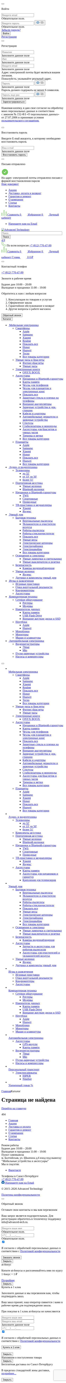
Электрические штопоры (38, 542)
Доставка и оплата (19, 1126)
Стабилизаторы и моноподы (40, 426)
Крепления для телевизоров (39, 880)
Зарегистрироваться (13, 102)
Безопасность (23, 565)
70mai (26, 647)
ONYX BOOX (31, 372)
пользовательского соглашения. (20, 120)
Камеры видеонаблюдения (38, 568)
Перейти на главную (13, 1108)
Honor (26, 347)
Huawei (27, 350)
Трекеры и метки (33, 435)
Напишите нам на (19, 1182)
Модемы (28, 606)
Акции (12, 190)
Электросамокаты (26, 1072)
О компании (15, 199)
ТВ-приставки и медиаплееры (33, 505)
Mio (25, 650)
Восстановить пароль (14, 154)
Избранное (35, 214)
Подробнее (8, 1280)
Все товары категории (36, 356)
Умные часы (30, 366)
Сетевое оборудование (29, 599)
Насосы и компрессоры (29, 656)
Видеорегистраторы (27, 643)
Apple (26, 331)
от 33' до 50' (30, 476)
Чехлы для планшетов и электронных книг (37, 390)
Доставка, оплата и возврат (24, 193)
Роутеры (28, 602)
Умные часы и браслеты (29, 359)
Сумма (22, 257)
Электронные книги (27, 369)
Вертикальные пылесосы (38, 520)
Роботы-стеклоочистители (38, 533)
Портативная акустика (29, 482)
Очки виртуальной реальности (33, 587)
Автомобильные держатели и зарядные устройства (40, 418)
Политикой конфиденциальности (40, 1251)
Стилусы (28, 422)
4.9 (3, 240)
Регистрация (9, 36)
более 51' (28, 479)
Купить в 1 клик (11, 1347)
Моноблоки (22, 631)
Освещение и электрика (29, 555)
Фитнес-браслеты (33, 362)
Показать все (30, 344)
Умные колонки (32, 486)
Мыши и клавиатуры (28, 637)
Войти (6, 33)
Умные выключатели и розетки (41, 561)
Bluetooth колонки (33, 489)
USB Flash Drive (32, 615)
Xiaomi (27, 337)
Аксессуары (22, 375)
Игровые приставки (27, 583)
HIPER (27, 1075)
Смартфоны (22, 328)
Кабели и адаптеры (34, 413)
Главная (13, 1120)
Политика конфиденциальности (20, 1194)
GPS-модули (30, 1044)
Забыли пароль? (11, 29)
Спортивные (30, 498)
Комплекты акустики (28, 832)
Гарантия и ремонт (19, 196)
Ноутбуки (21, 621)
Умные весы (30, 539)
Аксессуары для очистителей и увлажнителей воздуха (41, 954)
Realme (27, 340)
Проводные (29, 501)
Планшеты (21, 441)
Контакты (14, 205)
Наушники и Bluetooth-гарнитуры (43, 378)
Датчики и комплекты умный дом (35, 577)
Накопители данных (27, 609)
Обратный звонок (12, 315)
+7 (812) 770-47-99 (40, 245)
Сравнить (14, 214)
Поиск (6, 237)
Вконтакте (14, 1170)
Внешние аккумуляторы (37, 404)
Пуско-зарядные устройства (32, 653)
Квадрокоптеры (24, 590)
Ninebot (27, 1078)
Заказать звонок (11, 1257)
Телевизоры (22, 470)
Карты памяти (31, 381)
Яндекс (27, 511)
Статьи (12, 202)
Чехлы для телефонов (35, 385)
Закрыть (7, 1261)
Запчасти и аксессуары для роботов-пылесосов (39, 948)
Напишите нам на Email (22, 223)
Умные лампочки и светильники (42, 558)
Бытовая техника (25, 517)
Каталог (7, 319)
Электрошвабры (32, 549)
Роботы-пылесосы (33, 530)
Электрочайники (33, 546)
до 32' (26, 473)
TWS (26, 495)
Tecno (26, 353)
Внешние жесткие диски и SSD (42, 618)
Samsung (28, 334)
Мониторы (22, 634)
